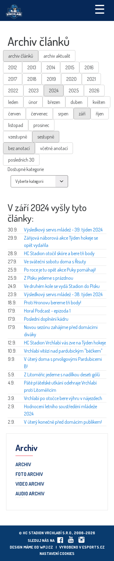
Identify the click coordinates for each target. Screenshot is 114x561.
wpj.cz (46, 547)
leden (13, 102)
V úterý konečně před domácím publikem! (63, 422)
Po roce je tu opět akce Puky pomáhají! (60, 270)
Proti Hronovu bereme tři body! (52, 302)
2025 (74, 90)
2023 (34, 90)
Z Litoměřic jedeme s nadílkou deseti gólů (62, 374)
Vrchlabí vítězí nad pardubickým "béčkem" (63, 351)
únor (33, 102)
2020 (71, 79)
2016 (89, 67)
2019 (51, 79)
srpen (63, 114)
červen (14, 114)
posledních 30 (21, 160)
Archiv (23, 464)
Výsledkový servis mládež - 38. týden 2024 (63, 294)
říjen (100, 114)
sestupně (45, 137)
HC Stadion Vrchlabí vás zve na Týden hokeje (65, 343)
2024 (53, 90)
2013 (31, 67)
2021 (91, 79)
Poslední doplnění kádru (46, 319)
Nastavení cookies (57, 553)
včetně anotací (54, 148)
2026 (94, 90)
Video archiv (30, 484)
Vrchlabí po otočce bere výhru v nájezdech (63, 398)
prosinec (41, 125)
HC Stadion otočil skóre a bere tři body (59, 253)
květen (99, 102)
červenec (39, 114)
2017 (12, 79)
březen (54, 102)
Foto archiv (29, 474)
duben (76, 102)
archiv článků (20, 56)
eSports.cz (93, 547)
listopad (15, 125)
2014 (51, 67)
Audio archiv (30, 494)
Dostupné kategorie (26, 169)
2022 (13, 90)
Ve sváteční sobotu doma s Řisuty (55, 261)
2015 (69, 67)
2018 (31, 79)
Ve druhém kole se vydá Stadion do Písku (62, 286)
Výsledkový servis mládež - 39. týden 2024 (63, 230)
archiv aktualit (56, 56)
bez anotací (19, 148)
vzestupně (17, 137)
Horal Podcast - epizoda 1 (47, 311)
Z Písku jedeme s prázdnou (48, 278)
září (82, 114)
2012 (12, 67)
